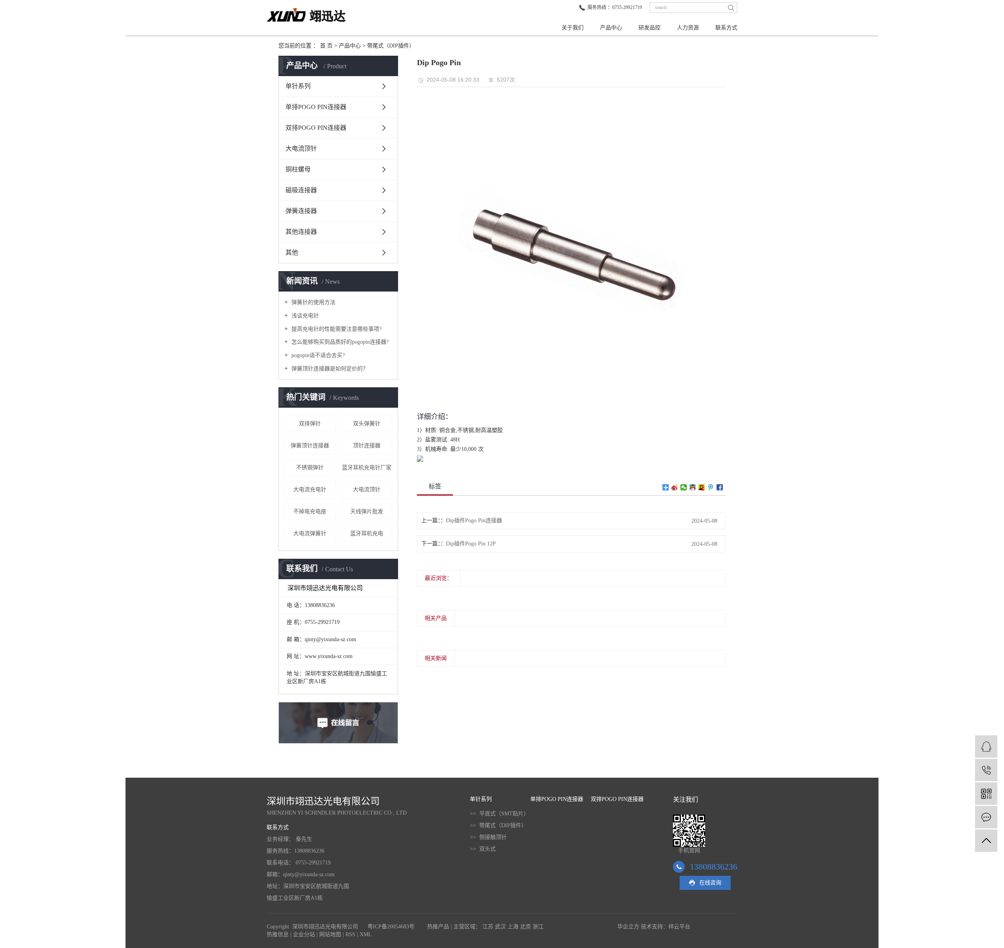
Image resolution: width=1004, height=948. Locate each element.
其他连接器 (301, 231)
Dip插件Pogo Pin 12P (471, 544)
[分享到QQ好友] (692, 487)
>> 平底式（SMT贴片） (499, 814)
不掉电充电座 (309, 511)
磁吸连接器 (301, 190)
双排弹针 (310, 424)
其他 (292, 252)
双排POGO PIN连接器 (316, 127)
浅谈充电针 (304, 316)
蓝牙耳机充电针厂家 (366, 467)
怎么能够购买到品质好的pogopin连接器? (339, 342)
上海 (512, 927)
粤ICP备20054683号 (391, 927)
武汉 (500, 927)
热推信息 (278, 934)
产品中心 (611, 28)
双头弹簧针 (366, 424)
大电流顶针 (301, 148)
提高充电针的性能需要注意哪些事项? (336, 329)
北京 (525, 927)
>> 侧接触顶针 (488, 837)
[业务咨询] (986, 746)
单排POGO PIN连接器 (316, 107)
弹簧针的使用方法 (312, 302)
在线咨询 (710, 883)
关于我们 (573, 28)
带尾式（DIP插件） (391, 46)
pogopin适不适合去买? (317, 355)
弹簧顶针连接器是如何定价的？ (329, 369)
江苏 (487, 927)
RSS (350, 934)
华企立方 (628, 927)
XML (366, 934)
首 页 (326, 46)
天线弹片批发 (366, 511)
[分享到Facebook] (720, 487)
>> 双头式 (483, 849)
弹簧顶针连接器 (310, 445)
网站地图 (330, 934)
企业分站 (304, 934)
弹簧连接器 (301, 211)
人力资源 (688, 28)
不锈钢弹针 (310, 467)
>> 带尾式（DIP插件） (498, 825)
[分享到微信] (683, 487)
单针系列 (298, 86)
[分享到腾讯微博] (711, 487)
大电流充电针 (309, 489)
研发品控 (649, 28)
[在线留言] (986, 817)
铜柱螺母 (298, 169)
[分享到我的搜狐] (701, 487)
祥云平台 (679, 927)
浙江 (538, 927)
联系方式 (726, 28)
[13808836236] (986, 770)
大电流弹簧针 (309, 533)
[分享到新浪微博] (674, 487)
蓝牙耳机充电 (366, 533)
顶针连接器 (366, 445)
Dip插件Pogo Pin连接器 (474, 520)
